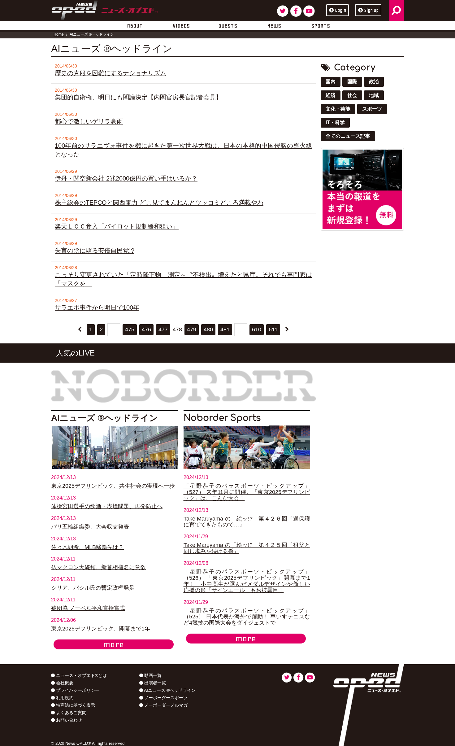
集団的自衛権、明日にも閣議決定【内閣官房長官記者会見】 (138, 97)
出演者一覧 (154, 682)
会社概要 (64, 682)
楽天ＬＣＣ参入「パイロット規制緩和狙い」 (117, 226)
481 (225, 329)
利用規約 (64, 697)
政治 (374, 81)
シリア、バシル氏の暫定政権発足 (93, 588)
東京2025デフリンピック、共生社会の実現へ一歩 (113, 486)
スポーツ (372, 108)
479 (191, 329)
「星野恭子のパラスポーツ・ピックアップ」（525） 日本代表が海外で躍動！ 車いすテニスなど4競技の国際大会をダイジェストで (247, 617)
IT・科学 (335, 122)
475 (129, 329)
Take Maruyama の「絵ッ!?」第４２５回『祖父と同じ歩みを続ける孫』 (247, 548)
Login (340, 10)
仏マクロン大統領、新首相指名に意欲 (98, 567)
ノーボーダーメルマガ (165, 705)
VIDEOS (181, 25)
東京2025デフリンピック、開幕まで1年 (100, 629)
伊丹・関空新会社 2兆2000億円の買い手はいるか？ (126, 178)
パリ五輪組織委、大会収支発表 (90, 527)
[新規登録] (362, 189)
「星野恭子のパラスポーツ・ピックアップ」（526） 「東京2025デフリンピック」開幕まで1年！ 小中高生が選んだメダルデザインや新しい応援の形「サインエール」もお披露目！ (247, 581)
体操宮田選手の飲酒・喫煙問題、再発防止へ (106, 506)
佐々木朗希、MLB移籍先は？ (87, 547)
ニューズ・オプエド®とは (81, 675)
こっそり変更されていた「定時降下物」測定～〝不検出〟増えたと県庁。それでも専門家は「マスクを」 (183, 279)
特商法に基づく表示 (75, 705)
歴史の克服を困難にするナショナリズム (110, 73)
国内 (331, 81)
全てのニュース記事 (348, 136)
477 (163, 329)
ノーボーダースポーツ (165, 697)
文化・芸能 (338, 108)
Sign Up (371, 10)
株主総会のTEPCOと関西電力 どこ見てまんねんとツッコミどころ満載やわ (159, 202)
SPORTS (320, 25)
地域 (374, 95)
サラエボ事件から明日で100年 (97, 307)
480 (208, 329)
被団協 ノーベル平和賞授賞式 (88, 608)
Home (59, 34)
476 (146, 329)
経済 (331, 95)
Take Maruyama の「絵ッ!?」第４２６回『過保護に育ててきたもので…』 (247, 522)
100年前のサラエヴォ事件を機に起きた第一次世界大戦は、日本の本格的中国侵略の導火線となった (183, 150)
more (113, 644)
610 (256, 329)
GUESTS (227, 25)
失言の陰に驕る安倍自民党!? (94, 250)
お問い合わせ (68, 720)
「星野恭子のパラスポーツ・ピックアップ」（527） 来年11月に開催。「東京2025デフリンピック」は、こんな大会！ (247, 492)
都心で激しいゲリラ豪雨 (89, 121)
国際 (352, 81)
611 (273, 329)
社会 (352, 95)
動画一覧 (152, 675)
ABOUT (135, 25)
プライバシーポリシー (77, 690)
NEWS (274, 25)
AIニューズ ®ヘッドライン (169, 690)
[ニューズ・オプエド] (104, 9)
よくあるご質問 (70, 712)
